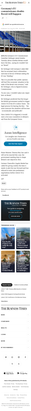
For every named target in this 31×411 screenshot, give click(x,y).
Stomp (16, 389)
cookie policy (21, 397)
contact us (13, 395)
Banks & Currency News (21, 285)
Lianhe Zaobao (6, 387)
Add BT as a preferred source (14, 24)
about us (6, 395)
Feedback (5, 195)
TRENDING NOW (7, 225)
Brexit (4, 183)
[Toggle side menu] (2, 2)
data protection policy (15, 400)
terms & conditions (12, 397)
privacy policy (23, 395)
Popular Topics (6, 285)
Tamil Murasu (25, 387)
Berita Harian (16, 387)
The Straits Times (9, 384)
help (18, 395)
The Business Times (21, 384)
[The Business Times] (14, 3)
